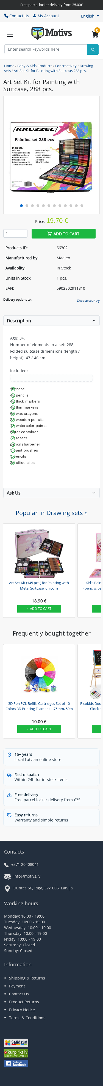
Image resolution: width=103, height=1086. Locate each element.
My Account (48, 15)
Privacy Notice (22, 1009)
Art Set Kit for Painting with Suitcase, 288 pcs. (50, 70)
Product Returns (24, 1001)
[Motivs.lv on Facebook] (16, 1064)
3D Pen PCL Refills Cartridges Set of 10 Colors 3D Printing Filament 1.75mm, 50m (39, 706)
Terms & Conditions (27, 1017)
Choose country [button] (88, 300)
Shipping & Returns (27, 978)
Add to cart (66, 233)
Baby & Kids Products (34, 65)
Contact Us (19, 15)
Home (9, 65)
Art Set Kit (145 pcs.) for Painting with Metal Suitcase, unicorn (39, 585)
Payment (17, 986)
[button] (90, 16)
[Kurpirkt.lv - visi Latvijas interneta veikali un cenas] (16, 1053)
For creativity (66, 65)
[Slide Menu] (9, 34)
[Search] (93, 49)
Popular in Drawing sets (49, 512)
